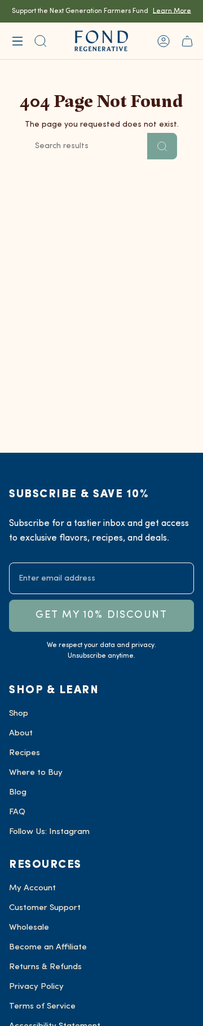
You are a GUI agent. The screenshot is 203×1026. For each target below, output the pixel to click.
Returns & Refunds (45, 967)
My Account (32, 888)
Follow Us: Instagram (49, 832)
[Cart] (187, 41)
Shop (18, 714)
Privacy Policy (36, 987)
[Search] (162, 146)
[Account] (163, 41)
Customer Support (45, 908)
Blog (18, 792)
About (21, 733)
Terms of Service (42, 1006)
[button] (40, 41)
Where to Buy (36, 773)
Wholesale (29, 928)
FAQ (17, 812)
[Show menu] (17, 41)
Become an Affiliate (48, 947)
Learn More (172, 11)
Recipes (24, 753)
